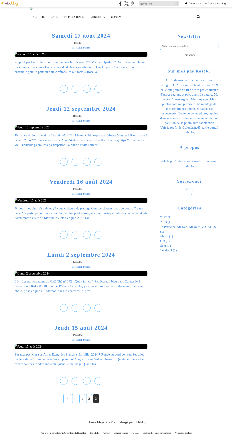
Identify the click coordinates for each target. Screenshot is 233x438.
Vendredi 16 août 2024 (81, 181)
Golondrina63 (191, 127)
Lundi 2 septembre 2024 (81, 254)
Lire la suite (81, 79)
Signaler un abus (121, 433)
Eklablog (140, 422)
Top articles (95, 433)
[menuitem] (38, 17)
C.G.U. (136, 433)
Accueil (39, 16)
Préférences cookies (183, 433)
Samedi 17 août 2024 (81, 35)
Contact (117, 16)
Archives (98, 16)
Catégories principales (68, 16)
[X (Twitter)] (126, 3)
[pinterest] (132, 3)
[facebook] (120, 3)
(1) (165, 217)
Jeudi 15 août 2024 (81, 327)
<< (67, 398)
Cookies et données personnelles (157, 433)
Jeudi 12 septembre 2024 (81, 108)
